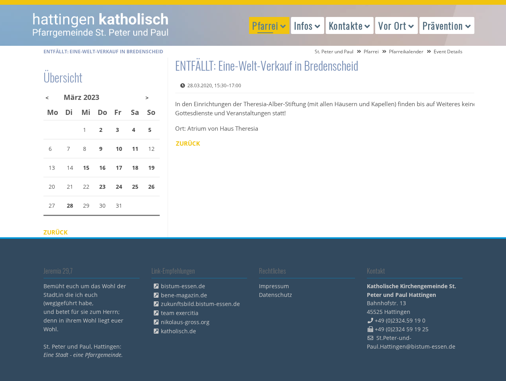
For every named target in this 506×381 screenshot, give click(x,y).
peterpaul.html (101, 25)
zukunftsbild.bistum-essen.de (200, 304)
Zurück (188, 143)
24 (119, 186)
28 (70, 205)
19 (151, 167)
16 (102, 167)
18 (135, 167)
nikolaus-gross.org (185, 322)
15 (86, 167)
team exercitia (179, 313)
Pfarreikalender (406, 51)
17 (119, 167)
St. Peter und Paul (334, 51)
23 (102, 186)
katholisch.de (178, 331)
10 (119, 148)
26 (151, 186)
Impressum (274, 286)
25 (135, 186)
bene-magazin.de (184, 295)
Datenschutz (275, 294)
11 (135, 148)
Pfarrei (371, 51)
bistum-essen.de (183, 286)
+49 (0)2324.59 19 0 (400, 320)
